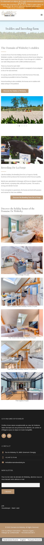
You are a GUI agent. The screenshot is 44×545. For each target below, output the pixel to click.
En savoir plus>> (31, 8)
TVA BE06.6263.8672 (28, 533)
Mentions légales (28, 531)
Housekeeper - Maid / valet (10, 508)
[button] (3, 109)
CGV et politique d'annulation (11, 531)
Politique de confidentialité (10, 533)
